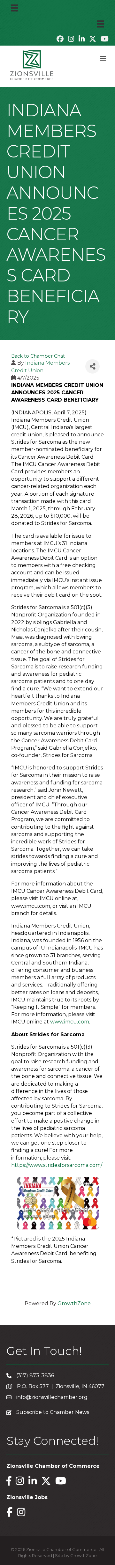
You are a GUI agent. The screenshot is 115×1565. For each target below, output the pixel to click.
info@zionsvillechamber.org (52, 1397)
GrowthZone (74, 1303)
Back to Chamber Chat (38, 356)
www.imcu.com (69, 1022)
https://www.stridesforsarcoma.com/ (56, 1165)
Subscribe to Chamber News (52, 1412)
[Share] (92, 366)
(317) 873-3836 (35, 1375)
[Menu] (14, 8)
